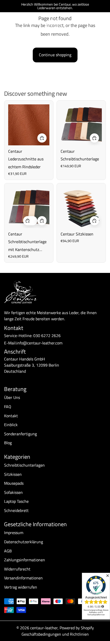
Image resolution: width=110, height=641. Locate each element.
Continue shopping (55, 55)
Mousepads (14, 483)
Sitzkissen (13, 474)
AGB (8, 551)
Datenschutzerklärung (23, 542)
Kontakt (11, 416)
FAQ (7, 406)
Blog (8, 443)
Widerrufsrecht (17, 569)
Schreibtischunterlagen (24, 465)
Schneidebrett (16, 510)
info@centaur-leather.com (39, 343)
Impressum (13, 532)
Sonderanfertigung (20, 434)
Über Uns (12, 397)
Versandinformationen (23, 578)
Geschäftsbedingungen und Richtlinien (55, 634)
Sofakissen (13, 492)
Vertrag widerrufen (20, 587)
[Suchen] (17, 21)
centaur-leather (44, 628)
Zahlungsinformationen (24, 560)
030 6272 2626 (47, 335)
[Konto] (92, 21)
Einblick (11, 425)
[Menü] (6, 22)
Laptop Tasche (16, 501)
